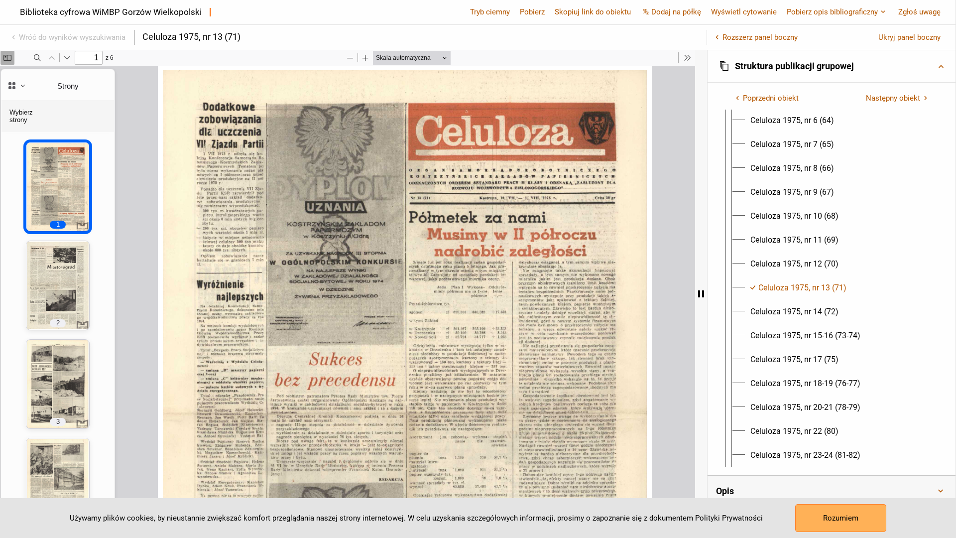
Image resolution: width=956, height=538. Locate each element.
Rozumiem (840, 518)
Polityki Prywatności (729, 518)
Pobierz (532, 11)
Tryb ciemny (490, 11)
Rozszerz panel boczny (760, 37)
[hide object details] (701, 294)
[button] (832, 66)
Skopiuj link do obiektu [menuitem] (593, 11)
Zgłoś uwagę (919, 11)
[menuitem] (792, 121)
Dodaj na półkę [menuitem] (676, 11)
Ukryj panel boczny (909, 37)
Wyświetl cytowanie (744, 11)
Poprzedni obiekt (771, 98)
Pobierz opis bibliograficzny (832, 11)
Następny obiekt (893, 98)
